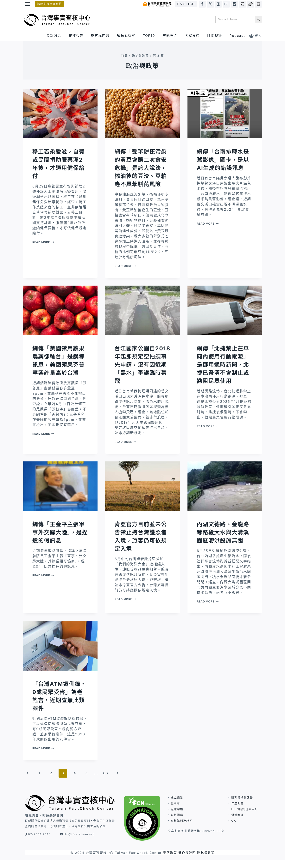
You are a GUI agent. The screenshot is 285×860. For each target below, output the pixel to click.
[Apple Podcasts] (234, 4)
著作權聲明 (187, 853)
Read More (43, 242)
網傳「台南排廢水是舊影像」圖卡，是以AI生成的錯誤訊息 (223, 159)
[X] (210, 4)
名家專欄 (192, 36)
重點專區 (170, 36)
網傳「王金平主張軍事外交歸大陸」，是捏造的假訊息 (60, 532)
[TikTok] (250, 4)
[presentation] (60, 113)
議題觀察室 (126, 36)
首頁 (124, 55)
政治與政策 (140, 55)
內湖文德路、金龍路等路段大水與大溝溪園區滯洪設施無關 (223, 532)
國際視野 (214, 36)
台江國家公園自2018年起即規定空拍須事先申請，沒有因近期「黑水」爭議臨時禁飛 (142, 364)
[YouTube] (226, 4)
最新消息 (53, 36)
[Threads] (242, 4)
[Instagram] (218, 4)
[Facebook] (202, 4)
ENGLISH (186, 4)
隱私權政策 (206, 853)
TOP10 (149, 36)
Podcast (237, 36)
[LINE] (258, 4)
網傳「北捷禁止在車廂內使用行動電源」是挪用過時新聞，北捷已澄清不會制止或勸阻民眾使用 (223, 364)
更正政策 (170, 853)
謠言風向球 (100, 36)
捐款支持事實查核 (49, 4)
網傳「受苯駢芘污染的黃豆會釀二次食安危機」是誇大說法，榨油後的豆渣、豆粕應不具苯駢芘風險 (141, 167)
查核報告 (76, 36)
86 (105, 773)
